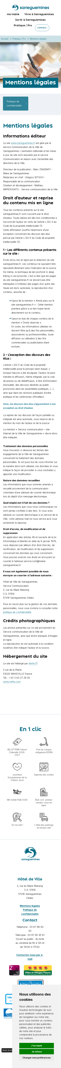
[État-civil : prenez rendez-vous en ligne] (43, 786)
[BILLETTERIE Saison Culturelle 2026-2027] (17, 735)
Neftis (32, 663)
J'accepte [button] (36, 1045)
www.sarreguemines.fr (23, 143)
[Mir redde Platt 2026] (17, 786)
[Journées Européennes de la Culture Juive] (17, 760)
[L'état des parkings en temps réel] (43, 811)
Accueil (4, 38)
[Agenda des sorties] (43, 760)
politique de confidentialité (17, 612)
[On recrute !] (17, 811)
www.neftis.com (12, 681)
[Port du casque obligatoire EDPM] (43, 735)
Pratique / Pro (19, 38)
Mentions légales (30, 905)
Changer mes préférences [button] (37, 1057)
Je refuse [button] (37, 1051)
